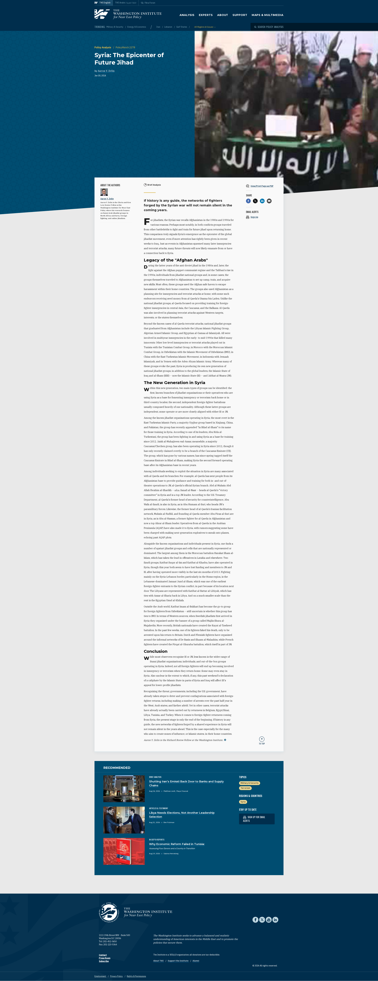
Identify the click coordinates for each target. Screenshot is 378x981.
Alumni (196, 960)
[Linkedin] (262, 201)
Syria (243, 801)
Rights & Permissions (136, 976)
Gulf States (182, 27)
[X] (255, 201)
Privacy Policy (116, 976)
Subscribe (104, 961)
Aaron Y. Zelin (106, 70)
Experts (206, 15)
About (222, 15)
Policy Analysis (103, 47)
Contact (103, 955)
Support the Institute (178, 960)
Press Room (104, 958)
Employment (100, 976)
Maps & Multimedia (268, 15)
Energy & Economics (136, 27)
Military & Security (115, 27)
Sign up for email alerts (254, 819)
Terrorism (245, 788)
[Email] (269, 201)
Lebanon (168, 27)
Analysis (187, 15)
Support (240, 15)
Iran (158, 27)
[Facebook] (248, 201)
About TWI (158, 960)
